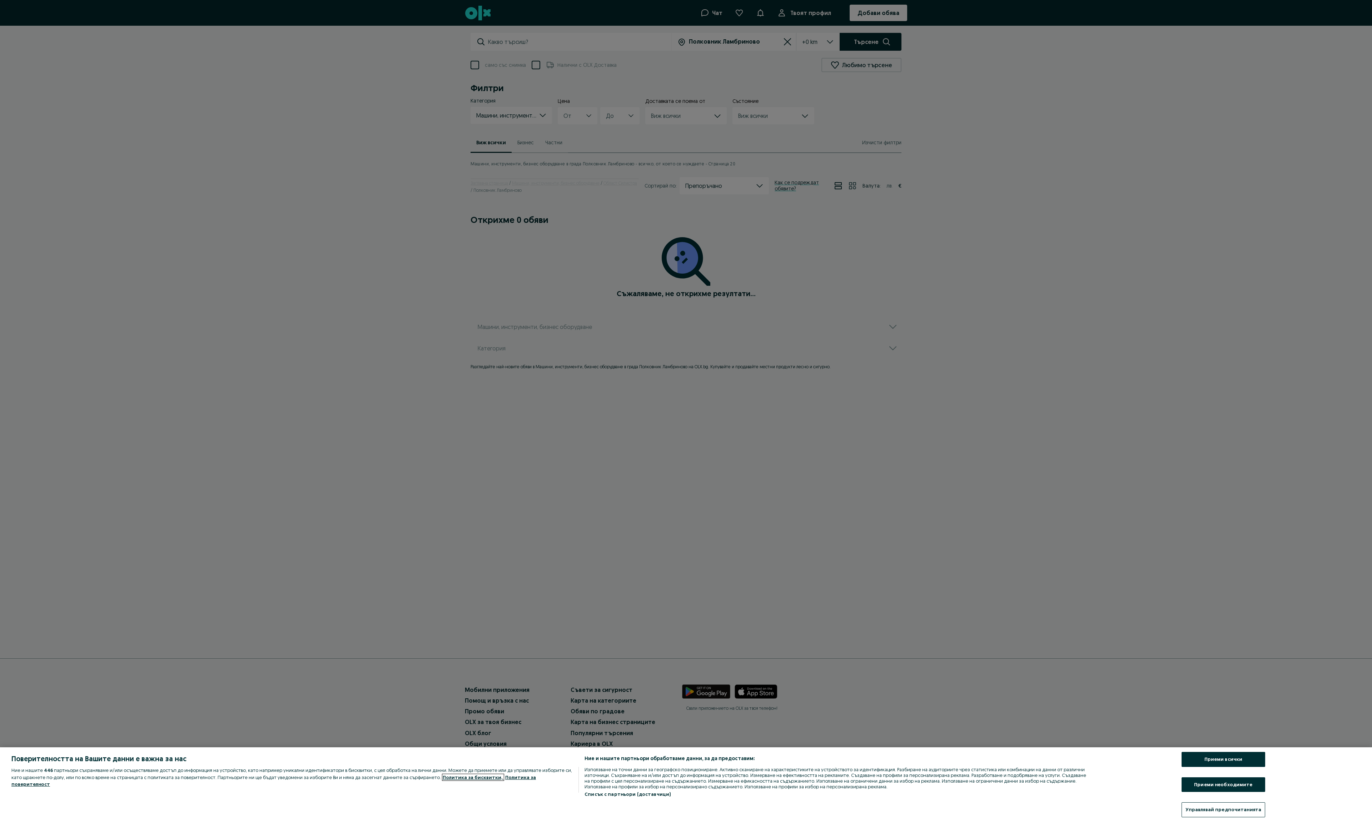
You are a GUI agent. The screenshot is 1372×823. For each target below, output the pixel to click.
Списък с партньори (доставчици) (628, 794)
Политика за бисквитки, (473, 777)
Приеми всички (1223, 759)
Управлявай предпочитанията (1223, 809)
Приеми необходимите (1223, 784)
